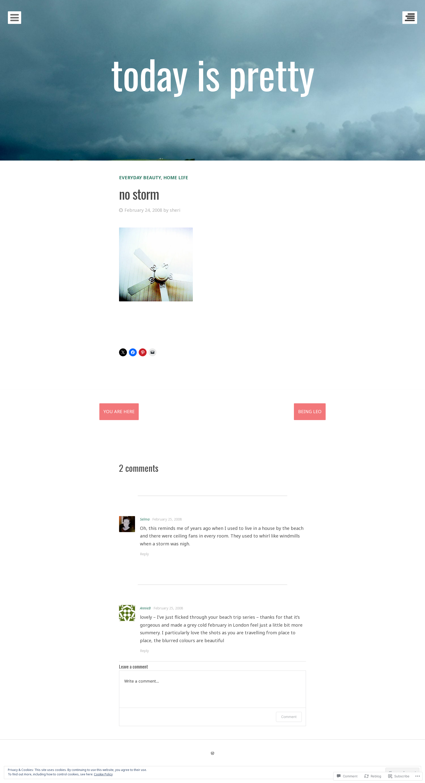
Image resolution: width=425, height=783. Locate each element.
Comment (289, 717)
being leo (309, 411)
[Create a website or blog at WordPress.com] (212, 753)
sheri (175, 210)
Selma (145, 519)
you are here (119, 411)
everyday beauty (140, 177)
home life (175, 177)
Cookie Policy (103, 774)
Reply (144, 554)
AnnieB (145, 608)
